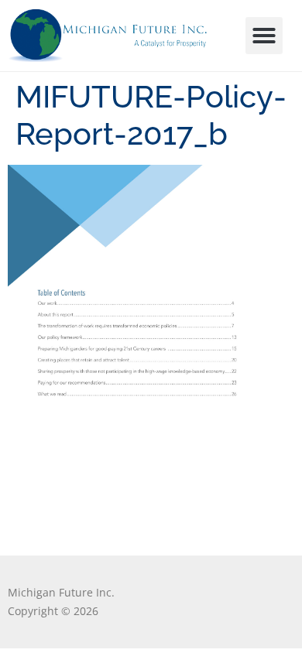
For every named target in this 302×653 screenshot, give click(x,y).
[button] (264, 35)
